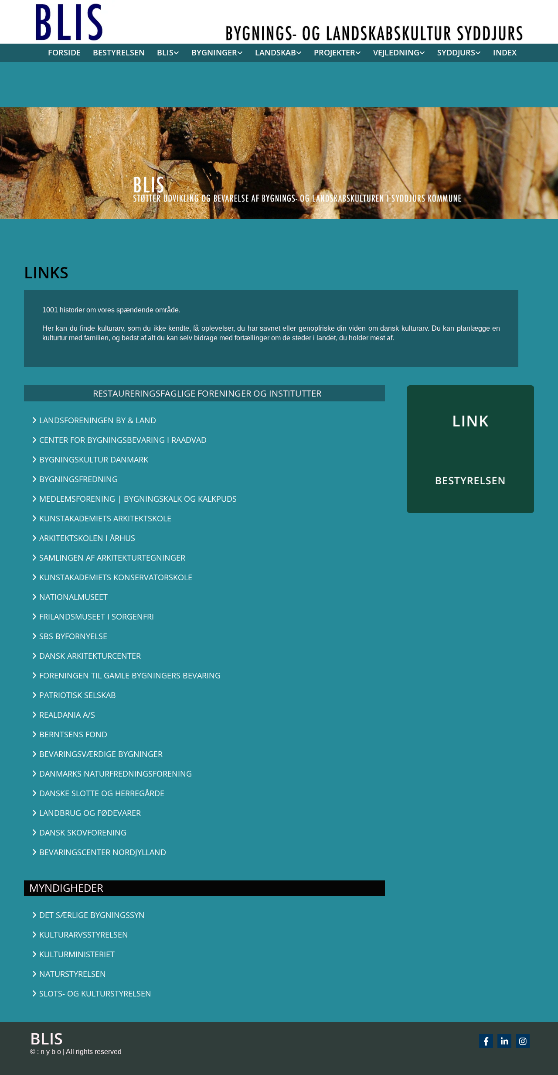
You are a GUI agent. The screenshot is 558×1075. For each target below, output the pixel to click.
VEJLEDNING (396, 52)
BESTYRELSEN (119, 52)
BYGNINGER (214, 52)
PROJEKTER (334, 52)
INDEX (505, 52)
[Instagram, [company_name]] (522, 1041)
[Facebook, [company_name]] (486, 1041)
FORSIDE (64, 52)
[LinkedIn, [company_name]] (504, 1041)
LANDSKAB (275, 52)
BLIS (165, 52)
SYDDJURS (456, 52)
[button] (146, 420)
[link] (165, 53)
